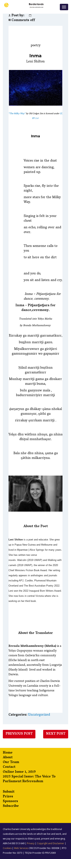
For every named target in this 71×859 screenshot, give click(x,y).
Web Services (21, 848)
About (7, 757)
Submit (8, 792)
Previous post (19, 734)
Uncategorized (39, 715)
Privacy (30, 843)
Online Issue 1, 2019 (19, 772)
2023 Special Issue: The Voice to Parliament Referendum (29, 779)
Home (7, 753)
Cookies (7, 848)
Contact (9, 767)
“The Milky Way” (17, 113)
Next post (55, 734)
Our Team (11, 762)
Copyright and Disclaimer (50, 843)
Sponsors (10, 801)
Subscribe (11, 806)
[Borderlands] (24, 5)
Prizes (8, 797)
